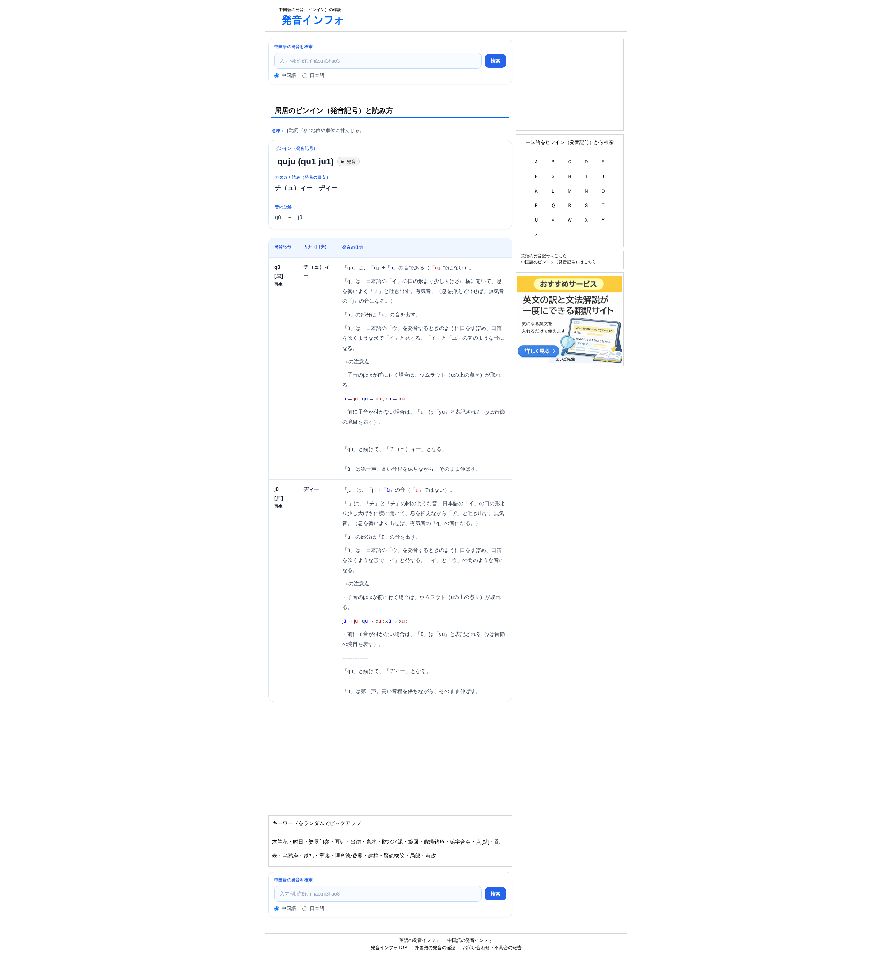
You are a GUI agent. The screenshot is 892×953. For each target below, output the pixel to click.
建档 (373, 856)
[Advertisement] (489, 15)
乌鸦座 (290, 856)
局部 (415, 856)
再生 (278, 284)
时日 (298, 842)
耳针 (340, 842)
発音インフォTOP (389, 947)
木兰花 (280, 842)
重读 (324, 856)
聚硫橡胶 (394, 856)
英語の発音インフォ (419, 940)
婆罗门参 (319, 842)
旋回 (413, 842)
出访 (356, 842)
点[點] (482, 842)
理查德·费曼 (349, 856)
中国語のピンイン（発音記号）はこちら (558, 262)
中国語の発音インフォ (470, 940)
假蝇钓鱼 (434, 842)
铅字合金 (460, 842)
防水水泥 (392, 842)
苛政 (430, 856)
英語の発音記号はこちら (544, 255)
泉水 (371, 842)
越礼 (308, 856)
